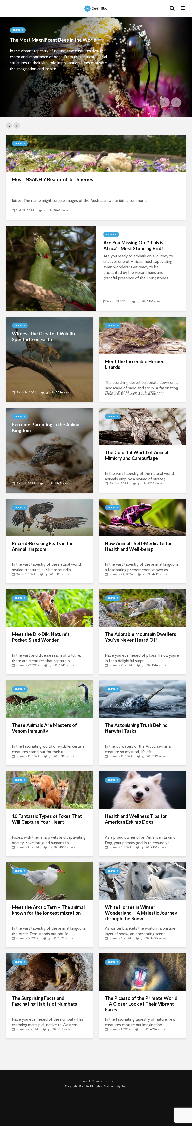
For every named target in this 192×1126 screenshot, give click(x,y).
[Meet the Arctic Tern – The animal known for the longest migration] (49, 880)
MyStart (121, 1086)
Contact (85, 1081)
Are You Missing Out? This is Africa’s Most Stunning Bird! (134, 245)
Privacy (97, 1081)
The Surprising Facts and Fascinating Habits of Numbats (44, 1001)
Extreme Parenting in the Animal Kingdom (46, 427)
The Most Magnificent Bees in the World (54, 40)
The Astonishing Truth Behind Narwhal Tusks (136, 728)
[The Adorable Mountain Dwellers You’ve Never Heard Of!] (142, 607)
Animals (18, 30)
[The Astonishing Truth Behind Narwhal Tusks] (142, 698)
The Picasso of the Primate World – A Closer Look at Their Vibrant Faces (141, 1003)
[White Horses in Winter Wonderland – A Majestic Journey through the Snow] (142, 880)
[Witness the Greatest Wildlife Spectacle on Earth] (49, 358)
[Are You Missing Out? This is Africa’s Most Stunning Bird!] (51, 267)
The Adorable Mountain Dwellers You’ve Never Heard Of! (140, 637)
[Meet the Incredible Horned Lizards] (142, 335)
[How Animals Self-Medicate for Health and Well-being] (142, 517)
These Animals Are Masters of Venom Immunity (44, 728)
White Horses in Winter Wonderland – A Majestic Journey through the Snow (141, 912)
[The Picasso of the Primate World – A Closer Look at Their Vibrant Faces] (142, 971)
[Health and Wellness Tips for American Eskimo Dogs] (142, 789)
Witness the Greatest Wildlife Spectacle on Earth (44, 336)
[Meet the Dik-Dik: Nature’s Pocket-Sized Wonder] (49, 607)
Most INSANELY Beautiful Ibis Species (52, 179)
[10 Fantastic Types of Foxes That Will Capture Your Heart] (49, 789)
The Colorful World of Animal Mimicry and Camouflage (136, 455)
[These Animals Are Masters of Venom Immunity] (49, 698)
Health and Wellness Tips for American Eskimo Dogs (136, 819)
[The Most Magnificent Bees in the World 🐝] (96, 67)
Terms (108, 1081)
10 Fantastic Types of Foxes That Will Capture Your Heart (47, 819)
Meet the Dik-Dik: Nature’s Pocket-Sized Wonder (41, 637)
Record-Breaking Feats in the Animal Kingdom (43, 546)
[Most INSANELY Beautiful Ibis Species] (96, 153)
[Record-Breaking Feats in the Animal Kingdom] (49, 517)
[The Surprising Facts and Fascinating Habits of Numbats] (49, 971)
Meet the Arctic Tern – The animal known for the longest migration (48, 910)
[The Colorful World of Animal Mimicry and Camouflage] (142, 426)
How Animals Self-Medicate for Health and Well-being (138, 546)
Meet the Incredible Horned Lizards (135, 364)
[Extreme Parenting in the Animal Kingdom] (49, 449)
